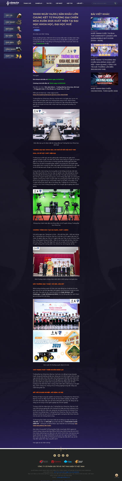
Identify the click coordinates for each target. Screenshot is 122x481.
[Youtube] (59, 455)
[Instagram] (67, 455)
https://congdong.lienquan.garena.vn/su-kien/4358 (50, 94)
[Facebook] (54, 455)
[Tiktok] (63, 455)
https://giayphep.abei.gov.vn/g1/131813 (66, 472)
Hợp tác (70, 3)
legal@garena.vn (63, 477)
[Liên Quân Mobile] (12, 3)
